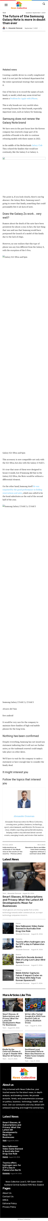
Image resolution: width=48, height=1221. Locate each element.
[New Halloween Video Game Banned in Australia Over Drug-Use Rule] (8, 928)
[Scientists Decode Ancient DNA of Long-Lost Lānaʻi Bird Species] (8, 959)
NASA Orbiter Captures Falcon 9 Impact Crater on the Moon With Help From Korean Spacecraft (29, 977)
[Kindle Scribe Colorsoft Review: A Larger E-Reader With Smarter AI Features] (13, 1040)
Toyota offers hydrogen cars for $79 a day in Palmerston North (30, 944)
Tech (4, 12)
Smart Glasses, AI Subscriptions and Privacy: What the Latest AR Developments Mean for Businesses (23, 901)
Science (18, 954)
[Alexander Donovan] (4, 28)
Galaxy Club (37, 145)
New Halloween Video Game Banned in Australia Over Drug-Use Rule (30, 928)
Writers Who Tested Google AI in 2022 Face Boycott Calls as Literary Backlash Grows (35, 1018)
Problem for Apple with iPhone (23, 98)
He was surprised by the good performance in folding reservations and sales (22, 489)
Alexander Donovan (15, 28)
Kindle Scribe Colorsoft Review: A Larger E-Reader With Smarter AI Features (12, 1052)
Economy (19, 939)
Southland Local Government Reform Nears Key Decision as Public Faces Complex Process (35, 1053)
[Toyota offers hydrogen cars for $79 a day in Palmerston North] (8, 944)
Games (18, 923)
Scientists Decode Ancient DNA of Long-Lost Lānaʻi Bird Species (30, 959)
